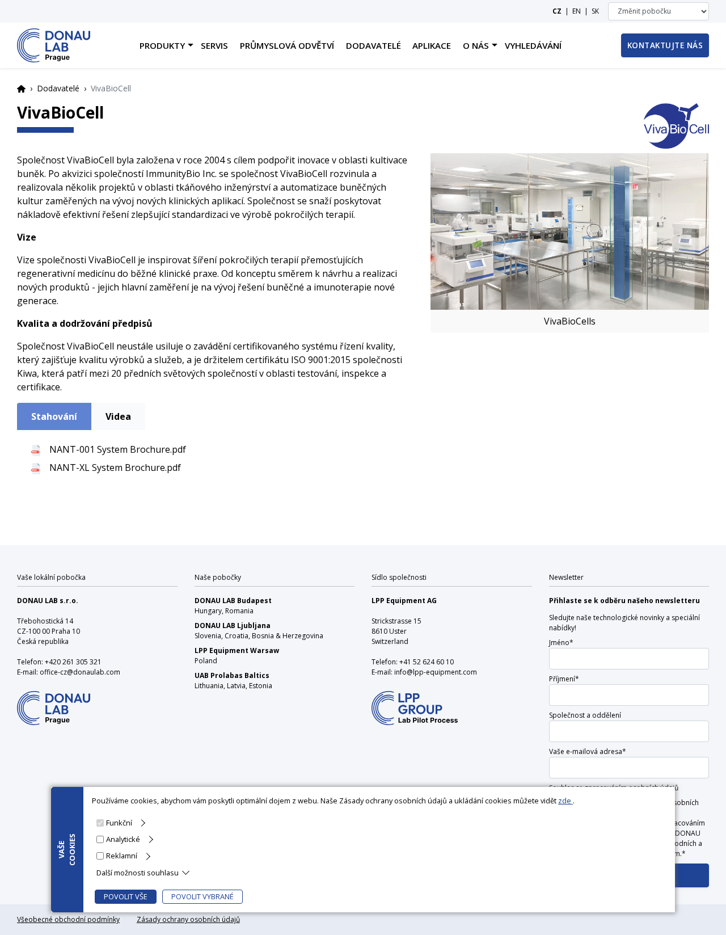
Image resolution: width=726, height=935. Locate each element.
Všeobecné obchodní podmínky (68, 919)
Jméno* (561, 642)
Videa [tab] (118, 416)
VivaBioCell (60, 112)
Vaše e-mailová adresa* (587, 751)
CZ (557, 11)
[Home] (53, 45)
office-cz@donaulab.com (80, 672)
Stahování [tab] (54, 416)
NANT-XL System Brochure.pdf (115, 467)
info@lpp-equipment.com (435, 672)
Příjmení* (564, 679)
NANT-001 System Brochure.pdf (117, 449)
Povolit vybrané (202, 896)
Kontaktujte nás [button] (665, 45)
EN (576, 11)
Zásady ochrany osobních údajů (188, 919)
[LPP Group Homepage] (53, 701)
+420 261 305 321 (73, 662)
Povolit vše (125, 896)
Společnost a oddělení (585, 715)
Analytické (123, 839)
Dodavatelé (58, 88)
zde (565, 800)
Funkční (119, 823)
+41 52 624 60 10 (426, 662)
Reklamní (121, 855)
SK (595, 11)
